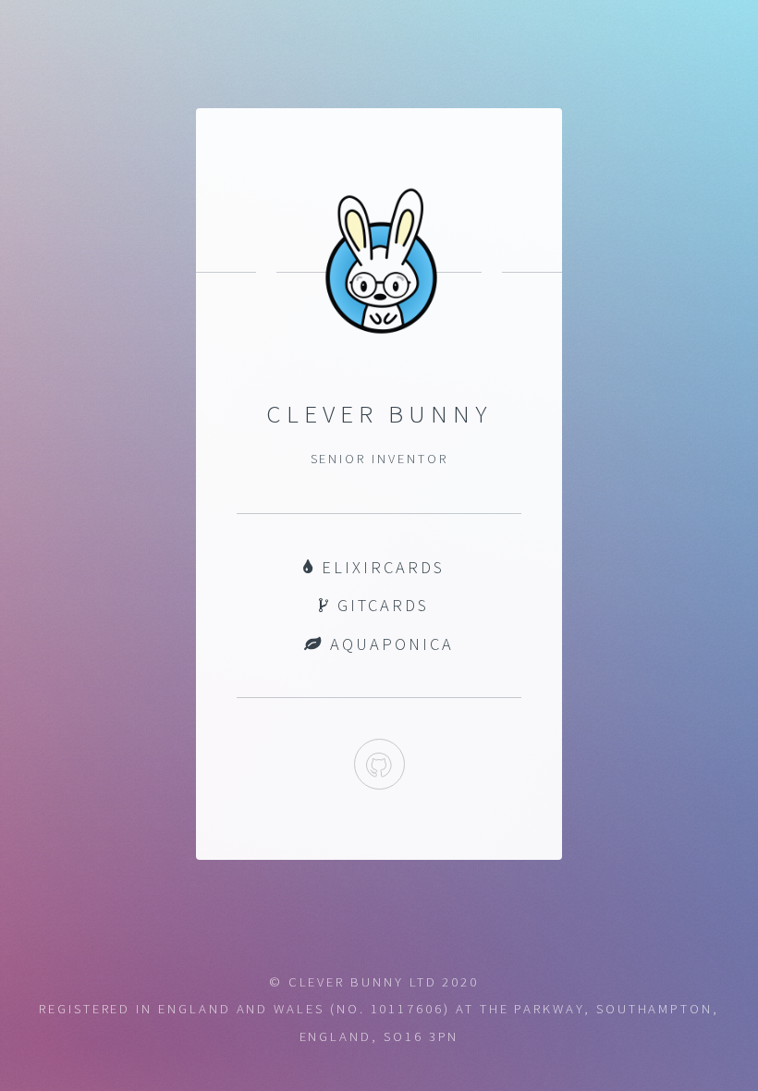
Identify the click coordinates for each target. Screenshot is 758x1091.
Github (379, 764)
